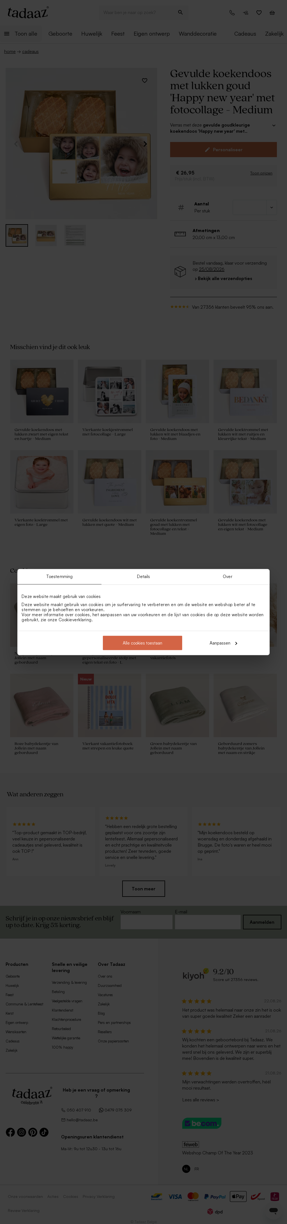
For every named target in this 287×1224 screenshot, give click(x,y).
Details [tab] (143, 576)
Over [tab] (227, 576)
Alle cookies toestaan (142, 642)
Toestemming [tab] (59, 576)
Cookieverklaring (75, 619)
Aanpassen (220, 642)
